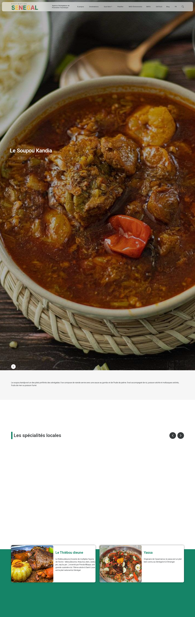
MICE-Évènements (135, 7)
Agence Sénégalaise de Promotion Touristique (61, 6)
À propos (80, 7)
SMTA (148, 7)
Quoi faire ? (108, 7)
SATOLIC (159, 7)
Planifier (120, 7)
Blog (168, 7)
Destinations (94, 7)
